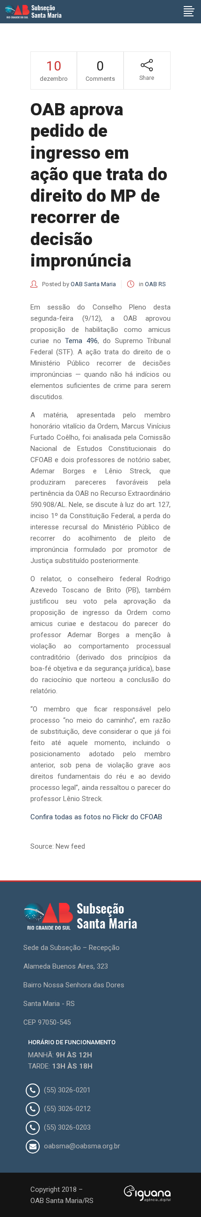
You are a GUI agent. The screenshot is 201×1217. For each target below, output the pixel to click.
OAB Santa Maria (93, 284)
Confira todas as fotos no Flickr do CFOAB (96, 817)
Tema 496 (81, 341)
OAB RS (155, 284)
